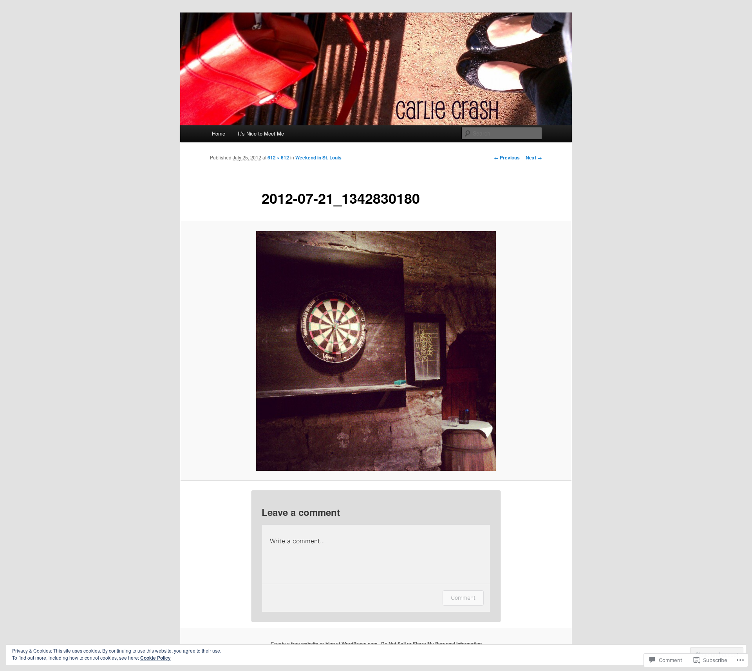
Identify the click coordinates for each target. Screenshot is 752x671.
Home (218, 133)
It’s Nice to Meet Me (261, 133)
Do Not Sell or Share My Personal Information (431, 643)
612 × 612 (278, 157)
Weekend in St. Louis (318, 157)
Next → (534, 157)
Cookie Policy (155, 657)
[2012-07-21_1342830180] (376, 351)
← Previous (507, 157)
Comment (463, 597)
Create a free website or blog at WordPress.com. (325, 643)
